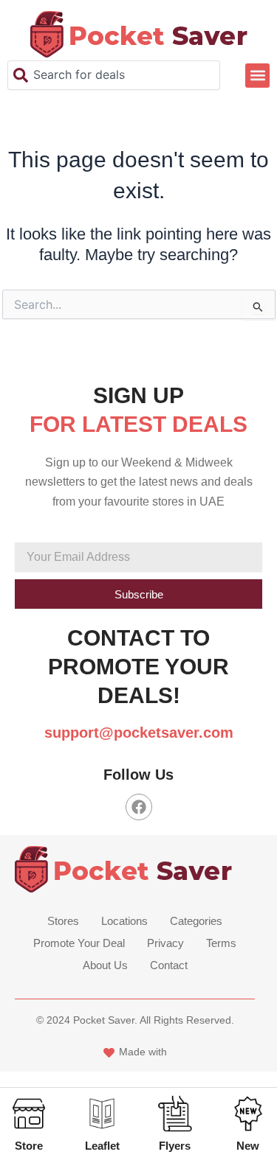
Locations (124, 921)
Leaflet (102, 1145)
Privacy (165, 943)
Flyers (175, 1145)
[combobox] (113, 75)
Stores (63, 921)
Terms (221, 943)
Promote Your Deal (79, 943)
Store (29, 1145)
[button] (257, 75)
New (247, 1145)
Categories (196, 921)
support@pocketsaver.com (138, 732)
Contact (169, 965)
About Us (105, 965)
